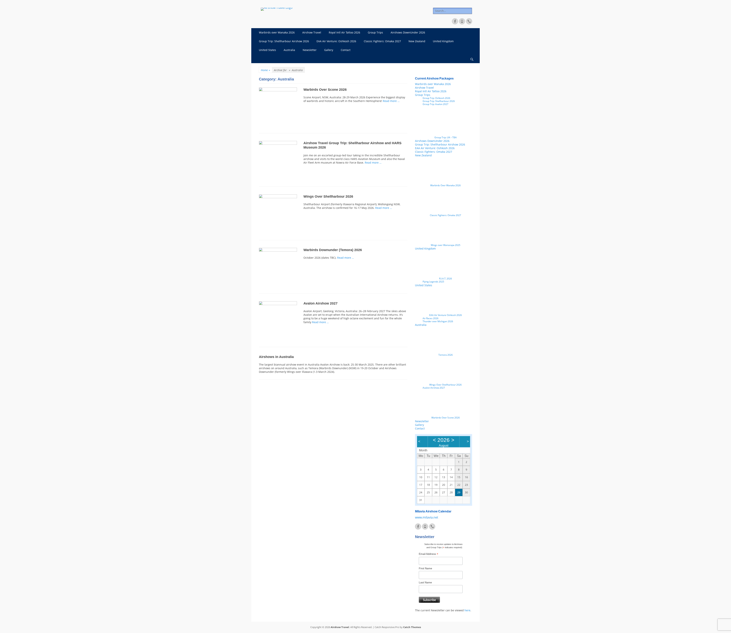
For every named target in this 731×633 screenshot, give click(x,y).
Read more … (391, 101)
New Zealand (417, 41)
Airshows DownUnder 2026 (408, 32)
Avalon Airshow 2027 (320, 303)
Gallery (328, 50)
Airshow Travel (311, 32)
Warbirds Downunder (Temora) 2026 (332, 250)
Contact (345, 50)
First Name (425, 568)
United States (267, 50)
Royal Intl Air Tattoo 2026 (344, 32)
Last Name (425, 582)
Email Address (428, 554)
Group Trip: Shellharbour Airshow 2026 (284, 41)
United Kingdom (443, 41)
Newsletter (310, 50)
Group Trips (375, 32)
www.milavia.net (426, 517)
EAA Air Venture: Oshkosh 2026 (336, 41)
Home (265, 70)
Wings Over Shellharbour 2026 (328, 196)
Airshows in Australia (276, 357)
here (467, 610)
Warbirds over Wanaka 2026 (277, 32)
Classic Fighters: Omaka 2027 (382, 41)
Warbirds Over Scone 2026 (325, 89)
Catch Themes (412, 627)
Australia (289, 50)
